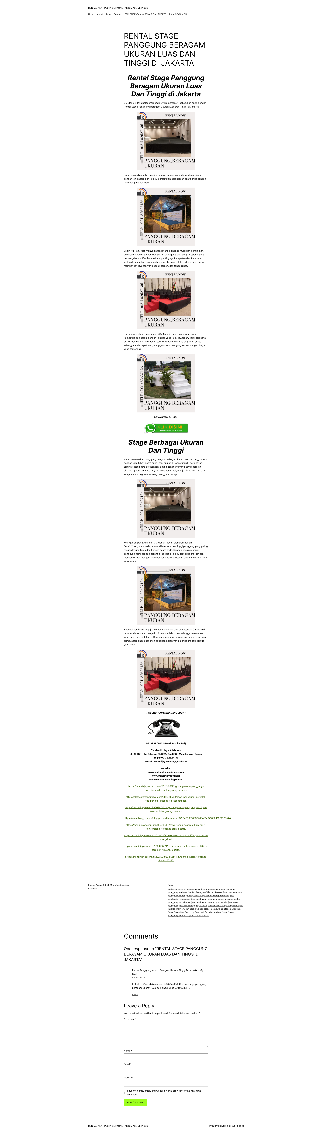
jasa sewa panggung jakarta (193, 905)
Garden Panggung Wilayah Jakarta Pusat (208, 892)
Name (128, 1051)
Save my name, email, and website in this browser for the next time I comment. (164, 1092)
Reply (135, 994)
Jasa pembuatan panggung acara (207, 899)
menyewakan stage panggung (225, 909)
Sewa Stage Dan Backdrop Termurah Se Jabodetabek (194, 912)
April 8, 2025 (138, 977)
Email (128, 1064)
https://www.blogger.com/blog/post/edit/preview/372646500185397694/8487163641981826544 (177, 818)
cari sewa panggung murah (211, 889)
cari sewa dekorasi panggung (182, 889)
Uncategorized (122, 885)
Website (128, 1077)
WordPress (238, 1125)
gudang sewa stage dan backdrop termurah (207, 895)
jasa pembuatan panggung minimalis (209, 902)
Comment (130, 1019)
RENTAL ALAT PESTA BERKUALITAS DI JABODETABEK (118, 7)
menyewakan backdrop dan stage (192, 909)
